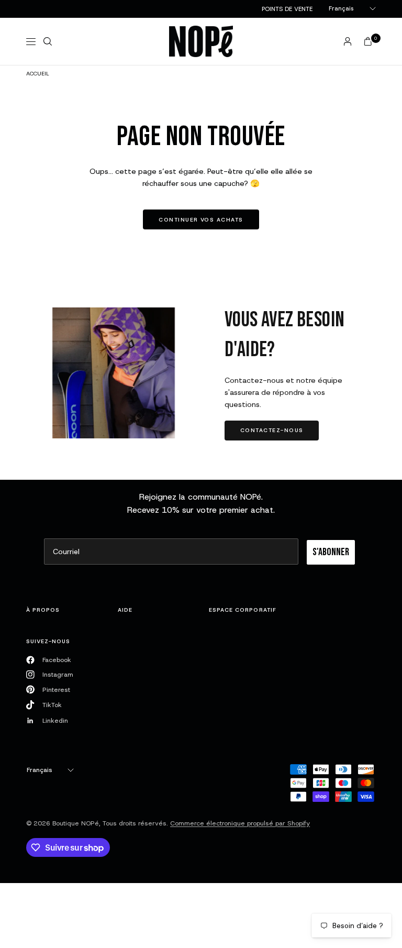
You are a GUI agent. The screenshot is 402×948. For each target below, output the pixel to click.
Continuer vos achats (201, 219)
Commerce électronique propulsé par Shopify (240, 823)
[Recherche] (47, 41)
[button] (272, 430)
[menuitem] (287, 9)
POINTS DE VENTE (287, 9)
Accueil (37, 73)
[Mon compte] (347, 41)
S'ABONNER (330, 552)
